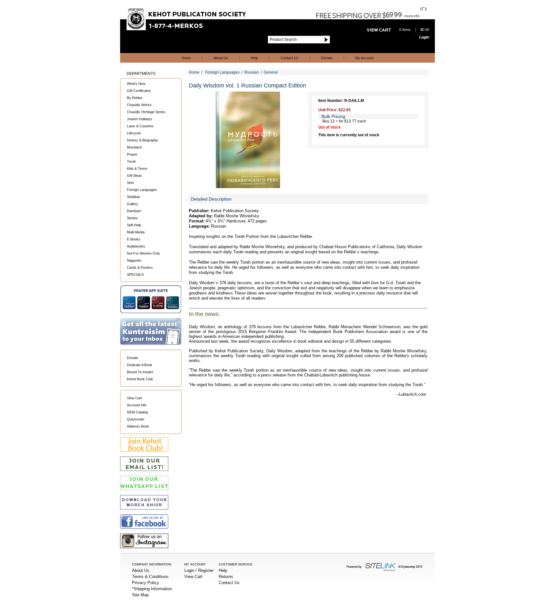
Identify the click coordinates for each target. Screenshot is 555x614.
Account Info (136, 405)
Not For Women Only (143, 253)
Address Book (138, 426)
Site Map (140, 594)
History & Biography (142, 140)
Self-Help (134, 225)
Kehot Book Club (140, 379)
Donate (326, 58)
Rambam (134, 211)
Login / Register (199, 570)
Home (186, 58)
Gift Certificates (139, 91)
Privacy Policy (145, 582)
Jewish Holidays (139, 119)
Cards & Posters (140, 267)
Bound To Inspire (140, 372)
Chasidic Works (139, 105)
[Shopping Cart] (379, 29)
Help (254, 58)
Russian (251, 72)
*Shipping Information (152, 588)
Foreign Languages (142, 190)
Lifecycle (134, 133)
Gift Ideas (134, 175)
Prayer (132, 154)
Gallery (132, 204)
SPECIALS (135, 274)
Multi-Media (136, 232)
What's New (136, 84)
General (271, 72)
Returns (226, 576)
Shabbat (133, 197)
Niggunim (134, 260)
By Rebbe (134, 98)
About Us (221, 58)
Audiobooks (136, 246)
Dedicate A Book (139, 365)
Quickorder (136, 419)
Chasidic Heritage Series (146, 112)
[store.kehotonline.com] (187, 28)
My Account (364, 58)
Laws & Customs (140, 126)
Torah (131, 161)
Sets (130, 183)
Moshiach (134, 147)
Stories (132, 218)
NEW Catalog (137, 412)
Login (424, 37)
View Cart (134, 398)
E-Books (133, 239)
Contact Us (289, 58)
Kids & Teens (137, 168)
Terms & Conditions (150, 576)
